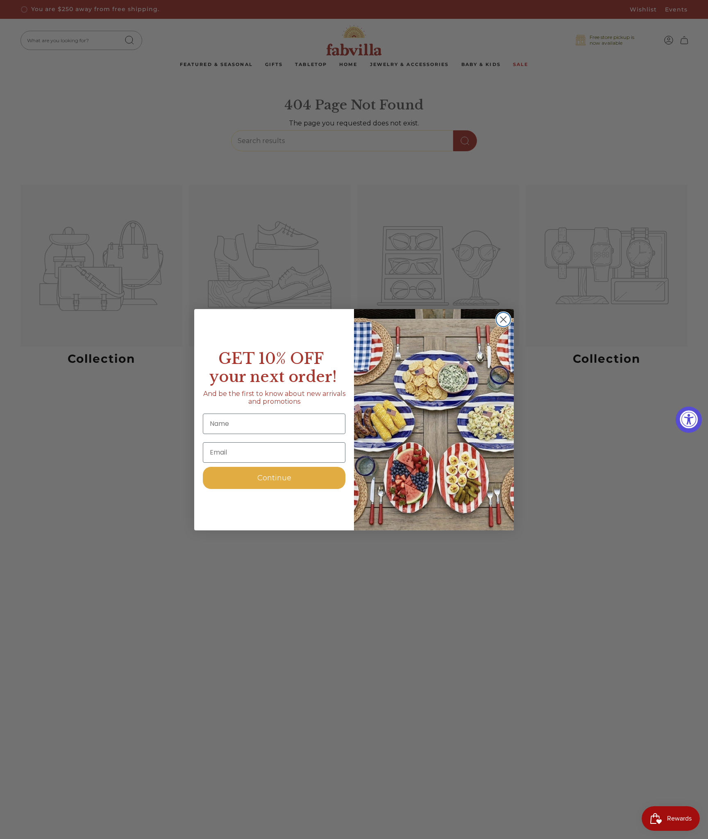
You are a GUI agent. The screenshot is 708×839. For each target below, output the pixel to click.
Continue (274, 477)
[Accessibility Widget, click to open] (689, 420)
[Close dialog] (503, 319)
